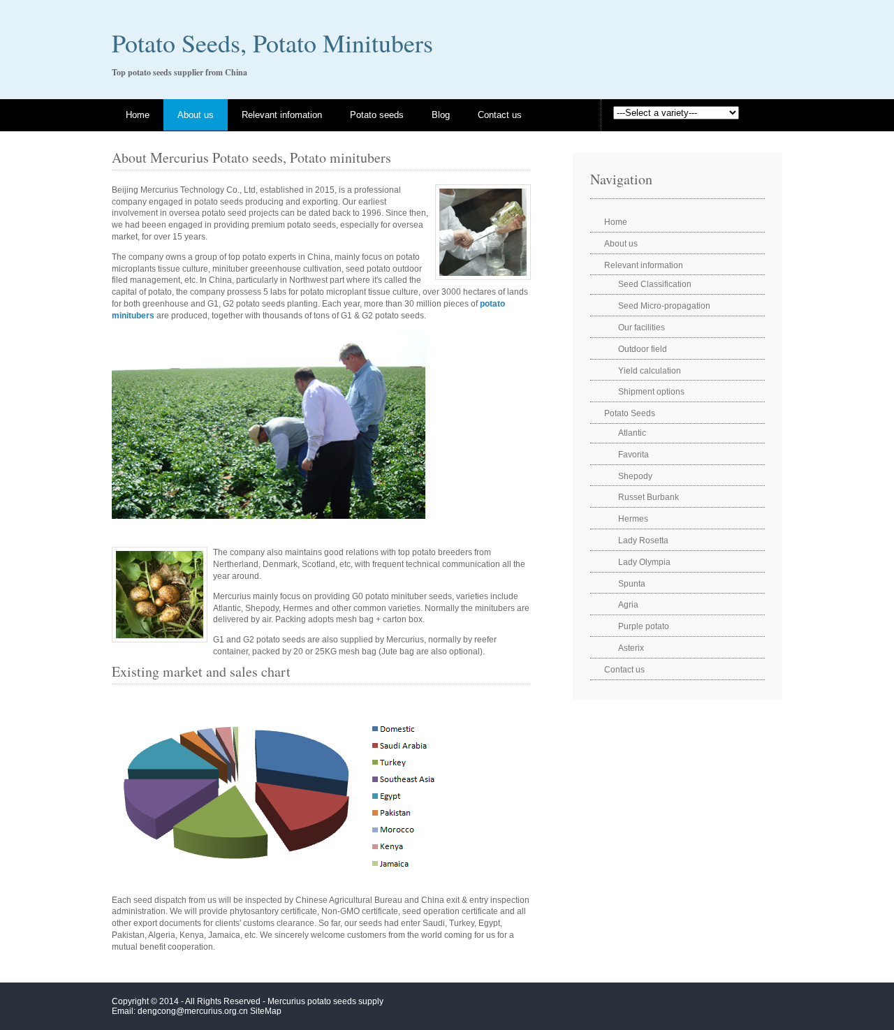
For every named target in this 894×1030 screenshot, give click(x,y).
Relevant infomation (282, 115)
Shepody (635, 476)
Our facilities (641, 327)
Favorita (633, 454)
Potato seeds (377, 115)
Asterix (631, 648)
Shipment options (651, 392)
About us (195, 115)
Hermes (633, 519)
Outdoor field (642, 349)
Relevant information (643, 265)
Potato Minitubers (343, 42)
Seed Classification (654, 284)
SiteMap (265, 1011)
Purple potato (643, 626)
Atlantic (632, 433)
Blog (441, 115)
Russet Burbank (648, 497)
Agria (628, 605)
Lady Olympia (644, 562)
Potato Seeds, (182, 42)
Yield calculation (649, 371)
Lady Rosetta (643, 540)
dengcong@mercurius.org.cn (193, 1011)
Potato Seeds (629, 413)
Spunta (631, 584)
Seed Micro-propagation (664, 306)
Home (137, 115)
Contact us (500, 115)
